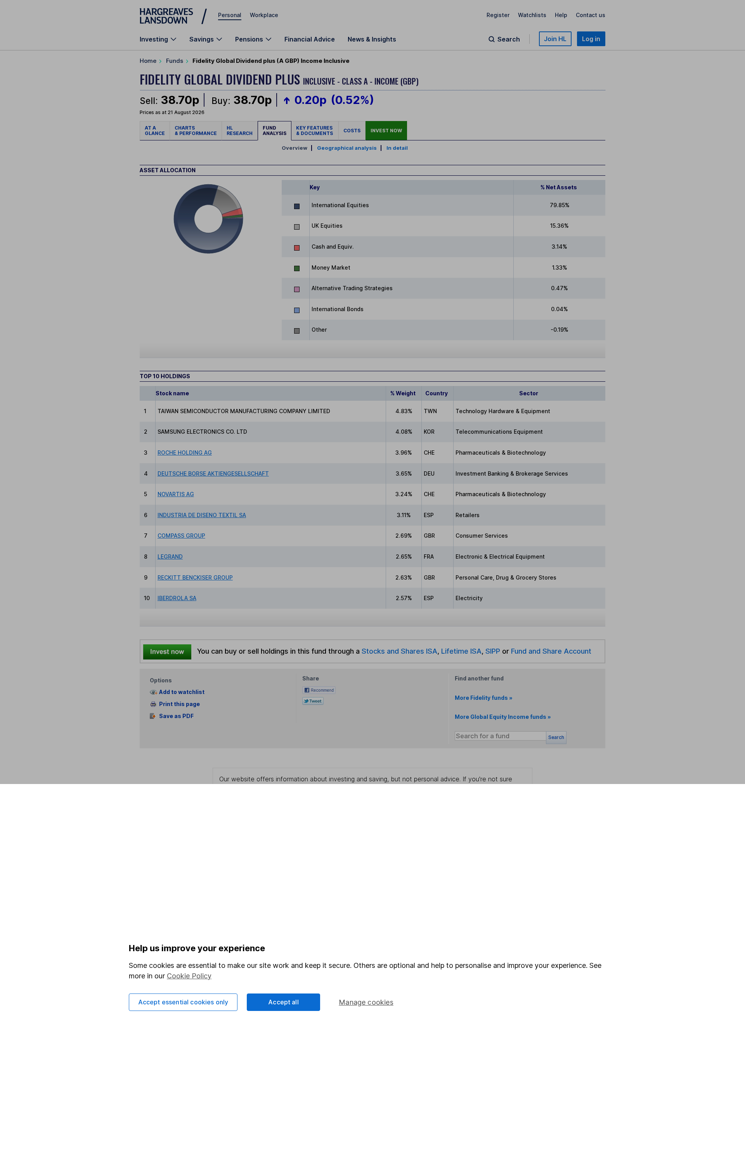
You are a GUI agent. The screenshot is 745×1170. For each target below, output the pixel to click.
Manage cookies (366, 1002)
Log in (591, 39)
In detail (397, 148)
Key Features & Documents (315, 130)
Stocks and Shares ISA (399, 651)
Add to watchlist (181, 692)
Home (148, 60)
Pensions (249, 39)
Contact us (590, 15)
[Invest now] (167, 651)
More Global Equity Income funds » (503, 716)
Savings (201, 39)
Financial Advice (309, 39)
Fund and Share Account (551, 651)
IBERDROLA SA (177, 598)
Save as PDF (176, 716)
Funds (174, 60)
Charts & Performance (196, 130)
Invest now (386, 130)
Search (508, 39)
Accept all (283, 1002)
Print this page (179, 704)
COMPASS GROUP (181, 535)
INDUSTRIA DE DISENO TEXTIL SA (202, 515)
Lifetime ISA (460, 651)
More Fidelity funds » (484, 697)
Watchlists (532, 15)
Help (561, 15)
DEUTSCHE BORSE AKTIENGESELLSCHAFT (213, 473)
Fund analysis (274, 130)
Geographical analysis (347, 148)
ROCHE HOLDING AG (185, 452)
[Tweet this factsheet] (313, 700)
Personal (229, 15)
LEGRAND (170, 556)
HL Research (240, 130)
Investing (154, 39)
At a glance (155, 130)
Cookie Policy (189, 976)
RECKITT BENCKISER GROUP (195, 577)
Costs (351, 130)
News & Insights (372, 39)
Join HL (555, 39)
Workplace (264, 15)
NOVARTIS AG (176, 494)
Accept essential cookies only (183, 1002)
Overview (294, 148)
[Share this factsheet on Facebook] (319, 689)
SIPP (492, 651)
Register (498, 15)
